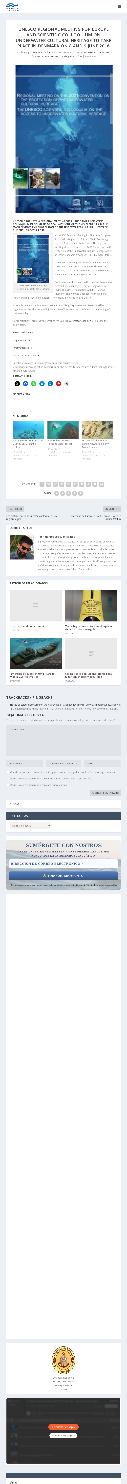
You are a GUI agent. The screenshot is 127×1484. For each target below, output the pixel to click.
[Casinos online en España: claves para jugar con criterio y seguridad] (91, 653)
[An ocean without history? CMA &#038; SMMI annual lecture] (28, 430)
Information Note (22, 347)
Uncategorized (67, 56)
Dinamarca (37, 56)
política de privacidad (84, 885)
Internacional (52, 56)
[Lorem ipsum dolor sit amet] (36, 605)
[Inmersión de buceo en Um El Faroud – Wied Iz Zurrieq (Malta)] (36, 653)
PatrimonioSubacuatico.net (47, 52)
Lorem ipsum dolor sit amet (27, 626)
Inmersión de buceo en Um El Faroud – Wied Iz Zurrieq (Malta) (33, 675)
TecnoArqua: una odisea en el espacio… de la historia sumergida (89, 628)
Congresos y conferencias (95, 52)
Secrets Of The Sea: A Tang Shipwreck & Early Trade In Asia (95, 444)
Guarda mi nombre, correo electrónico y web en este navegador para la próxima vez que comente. (63, 772)
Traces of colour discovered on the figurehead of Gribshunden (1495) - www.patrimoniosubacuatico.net (65, 704)
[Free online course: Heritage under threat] (63, 430)
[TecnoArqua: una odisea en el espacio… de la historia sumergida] (91, 605)
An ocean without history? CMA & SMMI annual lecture (28, 444)
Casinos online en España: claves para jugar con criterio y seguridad (88, 675)
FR (38, 355)
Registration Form (22, 340)
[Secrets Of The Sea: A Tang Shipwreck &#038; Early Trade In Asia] (97, 430)
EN (32, 355)
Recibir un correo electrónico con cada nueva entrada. (39, 785)
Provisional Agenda (23, 332)
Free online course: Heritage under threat (59, 442)
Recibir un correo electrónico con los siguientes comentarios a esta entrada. (51, 778)
